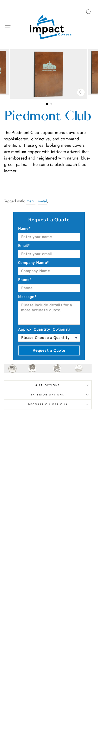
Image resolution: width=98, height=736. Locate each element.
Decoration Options (48, 404)
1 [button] (47, 104)
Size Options (47, 385)
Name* (24, 228)
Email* (24, 245)
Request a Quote (49, 350)
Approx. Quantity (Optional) (44, 329)
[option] (49, 74)
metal (42, 201)
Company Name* (33, 262)
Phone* (25, 279)
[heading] (49, 220)
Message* (27, 296)
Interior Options (48, 394)
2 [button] (51, 104)
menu (30, 201)
